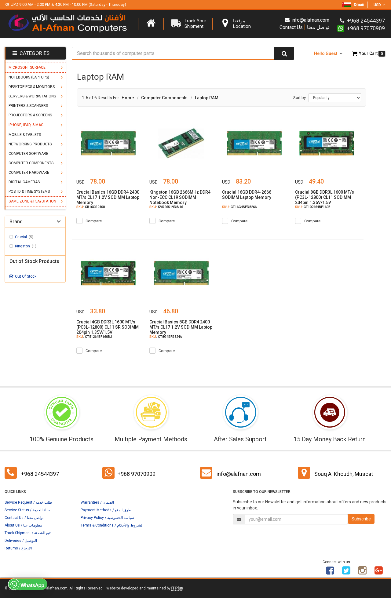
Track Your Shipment (195, 23)
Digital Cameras (24, 182)
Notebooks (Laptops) (29, 77)
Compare (94, 221)
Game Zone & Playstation (32, 201)
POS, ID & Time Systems (29, 191)
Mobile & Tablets (25, 135)
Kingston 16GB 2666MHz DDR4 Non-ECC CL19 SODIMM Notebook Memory (179, 197)
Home (128, 97)
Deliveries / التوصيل (21, 540)
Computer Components (31, 163)
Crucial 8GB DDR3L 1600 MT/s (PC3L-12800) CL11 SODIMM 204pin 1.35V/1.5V (324, 197)
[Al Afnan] (379, 573)
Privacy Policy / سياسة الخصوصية (107, 518)
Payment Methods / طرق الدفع (106, 510)
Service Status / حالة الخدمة (27, 510)
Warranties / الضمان (97, 502)
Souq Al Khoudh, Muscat (343, 474)
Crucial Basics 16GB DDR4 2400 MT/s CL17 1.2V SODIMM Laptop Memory (107, 197)
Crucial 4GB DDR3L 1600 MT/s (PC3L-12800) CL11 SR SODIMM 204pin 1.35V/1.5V (107, 327)
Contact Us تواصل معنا (304, 27)
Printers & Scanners (28, 106)
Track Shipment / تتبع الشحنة (28, 533)
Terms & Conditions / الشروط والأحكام (112, 525)
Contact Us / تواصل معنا (24, 518)
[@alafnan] (346, 573)
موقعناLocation (242, 23)
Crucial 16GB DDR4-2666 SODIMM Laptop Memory (246, 195)
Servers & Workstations (32, 96)
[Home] (150, 23)
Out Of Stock (25, 276)
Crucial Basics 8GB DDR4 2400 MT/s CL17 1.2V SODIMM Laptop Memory (180, 327)
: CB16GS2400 (90, 207)
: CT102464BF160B (313, 207)
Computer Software (28, 153)
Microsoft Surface (27, 67)
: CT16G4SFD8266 (239, 207)
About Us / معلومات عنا (23, 525)
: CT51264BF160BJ (94, 337)
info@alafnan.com (310, 20)
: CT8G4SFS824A (165, 337)
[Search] (284, 53)
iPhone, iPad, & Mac (26, 125)
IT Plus (177, 588)
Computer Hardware (29, 172)
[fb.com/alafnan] (330, 573)
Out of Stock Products (34, 261)
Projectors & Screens (30, 115)
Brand (16, 221)
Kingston (25, 246)
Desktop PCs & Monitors (32, 87)
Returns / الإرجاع (18, 548)
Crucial (24, 237)
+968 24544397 (40, 474)
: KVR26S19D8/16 (166, 207)
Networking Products (30, 144)
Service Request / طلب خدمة (28, 502)
